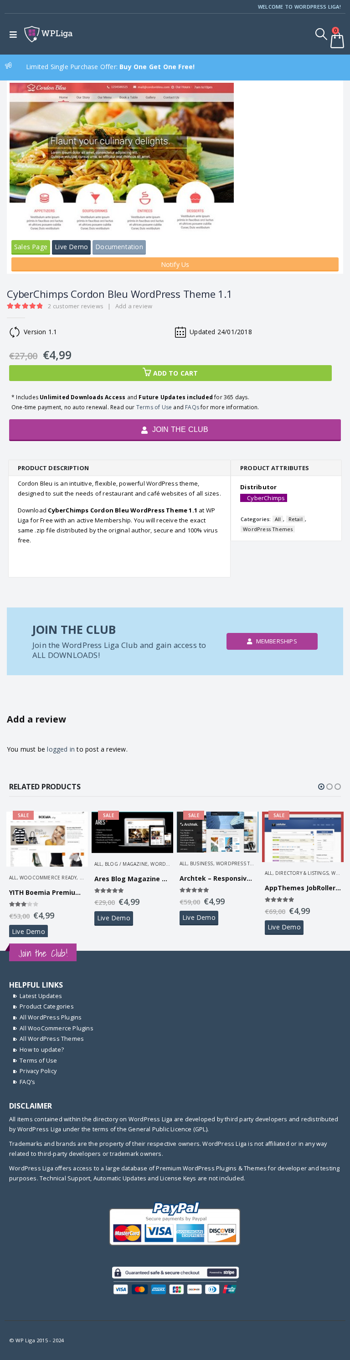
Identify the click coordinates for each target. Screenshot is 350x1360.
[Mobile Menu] (15, 34)
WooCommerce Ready (48, 877)
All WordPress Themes (52, 1039)
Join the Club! (42, 953)
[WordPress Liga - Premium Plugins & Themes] (48, 34)
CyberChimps (266, 498)
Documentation (119, 246)
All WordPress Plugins (51, 1017)
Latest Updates (41, 996)
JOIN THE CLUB (179, 429)
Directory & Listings (302, 873)
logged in (61, 749)
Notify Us (175, 264)
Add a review (133, 306)
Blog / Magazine (126, 864)
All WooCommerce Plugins (56, 1028)
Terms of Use (154, 407)
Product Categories (47, 1006)
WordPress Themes (268, 529)
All (278, 519)
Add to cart (175, 373)
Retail (295, 519)
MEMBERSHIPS (275, 641)
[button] (321, 786)
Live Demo (71, 246)
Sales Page (30, 246)
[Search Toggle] (321, 34)
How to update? (42, 1050)
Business (201, 863)
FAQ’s (27, 1082)
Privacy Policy (38, 1071)
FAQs (192, 407)
